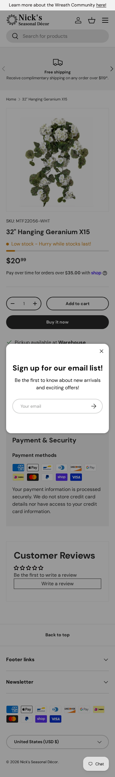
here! (101, 5)
